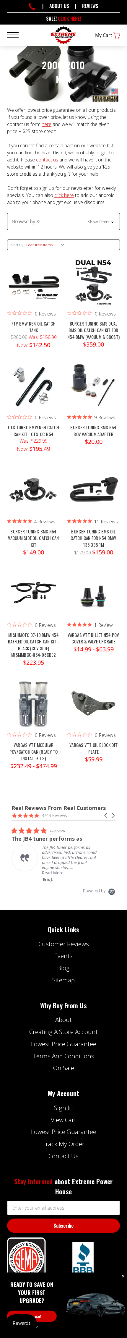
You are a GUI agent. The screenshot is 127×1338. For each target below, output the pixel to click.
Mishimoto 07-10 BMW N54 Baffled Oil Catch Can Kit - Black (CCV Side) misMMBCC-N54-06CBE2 (33, 645)
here (46, 124)
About (63, 1019)
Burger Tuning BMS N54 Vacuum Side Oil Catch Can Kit (33, 538)
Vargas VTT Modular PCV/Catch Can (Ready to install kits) (33, 751)
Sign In (63, 1108)
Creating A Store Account (63, 1032)
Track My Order (63, 1144)
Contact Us (63, 1156)
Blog (63, 968)
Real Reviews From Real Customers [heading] (59, 807)
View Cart (63, 1120)
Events (63, 956)
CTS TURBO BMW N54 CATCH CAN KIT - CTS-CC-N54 (33, 430)
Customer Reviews (63, 944)
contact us (47, 159)
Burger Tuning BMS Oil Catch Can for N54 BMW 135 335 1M (93, 538)
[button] (63, 221)
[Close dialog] (123, 1276)
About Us (59, 5)
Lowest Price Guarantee (63, 1044)
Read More (15, 873)
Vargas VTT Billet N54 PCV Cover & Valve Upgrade (93, 638)
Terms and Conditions (63, 1056)
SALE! (63, 18)
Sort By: (17, 244)
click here (64, 195)
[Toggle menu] (16, 34)
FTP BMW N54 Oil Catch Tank (34, 327)
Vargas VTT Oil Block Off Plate (93, 748)
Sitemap (63, 980)
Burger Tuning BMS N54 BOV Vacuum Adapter (93, 430)
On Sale (63, 1068)
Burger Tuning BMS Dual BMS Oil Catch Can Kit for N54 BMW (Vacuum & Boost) (93, 330)
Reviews (90, 5)
